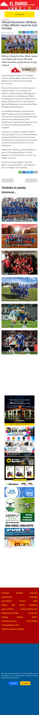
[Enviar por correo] (36, 32)
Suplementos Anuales (10, 613)
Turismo (22, 601)
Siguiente (31, 180)
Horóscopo (33, 613)
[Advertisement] (19, 375)
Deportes (33, 593)
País (13, 605)
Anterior (8, 180)
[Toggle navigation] (37, 8)
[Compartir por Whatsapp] (20, 32)
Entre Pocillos (32, 621)
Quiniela (5, 617)
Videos (34, 617)
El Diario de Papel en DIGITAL (13, 629)
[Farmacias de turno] (16, 8)
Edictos (4, 605)
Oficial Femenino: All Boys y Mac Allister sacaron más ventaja (19, 25)
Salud (35, 601)
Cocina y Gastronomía (28, 609)
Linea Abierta (7, 601)
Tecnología (33, 597)
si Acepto (13, 683)
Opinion (20, 617)
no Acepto (25, 683)
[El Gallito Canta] (9, 8)
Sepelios (19, 593)
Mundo (22, 605)
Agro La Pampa (7, 609)
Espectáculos (7, 597)
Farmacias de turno (9, 621)
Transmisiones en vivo (10, 625)
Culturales (33, 605)
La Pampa (5, 593)
